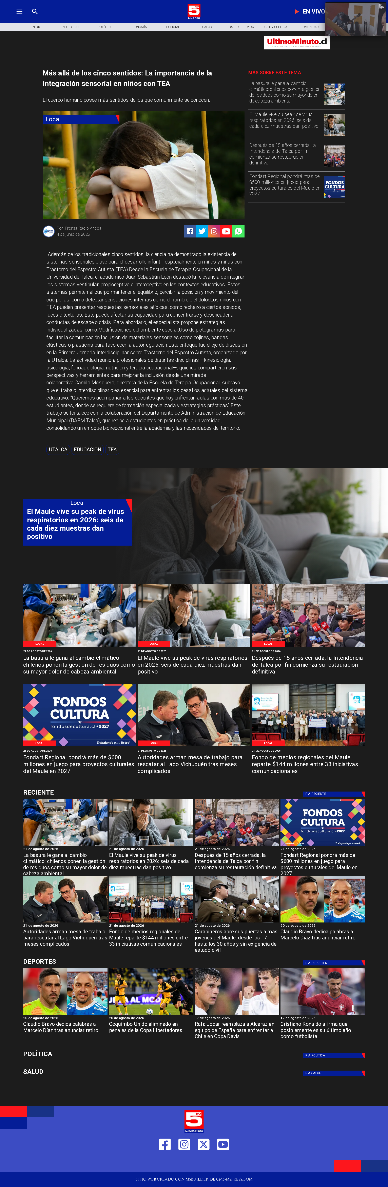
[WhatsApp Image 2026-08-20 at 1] (334, 166)
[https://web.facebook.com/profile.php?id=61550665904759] (165, 1162)
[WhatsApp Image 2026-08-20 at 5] (194, 745)
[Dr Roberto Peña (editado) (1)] (334, 135)
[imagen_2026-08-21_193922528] (334, 104)
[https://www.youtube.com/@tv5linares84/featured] (226, 231)
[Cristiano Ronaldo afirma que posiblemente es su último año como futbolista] (322, 1014)
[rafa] (237, 1014)
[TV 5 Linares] (35, 18)
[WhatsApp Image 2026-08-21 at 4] (308, 745)
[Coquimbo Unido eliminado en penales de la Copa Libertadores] (151, 1014)
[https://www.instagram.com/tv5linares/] (214, 231)
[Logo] (194, 18)
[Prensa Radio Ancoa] (49, 237)
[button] (58, 450)
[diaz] (322, 922)
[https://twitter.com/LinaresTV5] (204, 1162)
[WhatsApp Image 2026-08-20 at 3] (334, 197)
